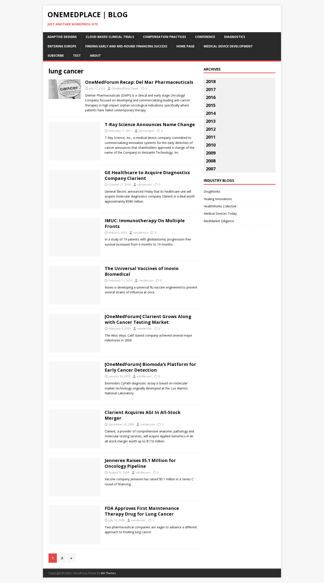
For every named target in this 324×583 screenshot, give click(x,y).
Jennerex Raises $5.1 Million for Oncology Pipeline (140, 463)
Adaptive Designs (62, 37)
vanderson (144, 184)
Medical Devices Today (220, 213)
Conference (205, 37)
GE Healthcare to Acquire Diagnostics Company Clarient (147, 175)
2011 (211, 137)
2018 (211, 81)
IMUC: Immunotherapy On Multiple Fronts (145, 223)
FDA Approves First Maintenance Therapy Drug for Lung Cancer (142, 511)
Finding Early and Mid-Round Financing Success (126, 46)
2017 (211, 89)
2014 (211, 113)
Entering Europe (62, 46)
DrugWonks (212, 191)
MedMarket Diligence (219, 221)
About (95, 55)
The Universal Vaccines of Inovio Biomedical (142, 271)
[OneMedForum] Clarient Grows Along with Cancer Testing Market (148, 319)
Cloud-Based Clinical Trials (110, 37)
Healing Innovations (218, 199)
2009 (211, 153)
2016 (211, 97)
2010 (211, 145)
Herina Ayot (146, 131)
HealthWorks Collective (220, 206)
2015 (211, 105)
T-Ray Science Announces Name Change (150, 124)
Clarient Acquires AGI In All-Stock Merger (143, 415)
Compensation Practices (164, 37)
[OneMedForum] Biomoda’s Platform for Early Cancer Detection (150, 367)
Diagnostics (234, 37)
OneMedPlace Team (124, 88)
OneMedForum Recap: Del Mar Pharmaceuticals (139, 82)
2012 (211, 129)
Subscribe (56, 55)
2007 (211, 169)
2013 (211, 121)
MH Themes (108, 573)
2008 (211, 161)
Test (77, 55)
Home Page (185, 46)
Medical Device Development (228, 46)
